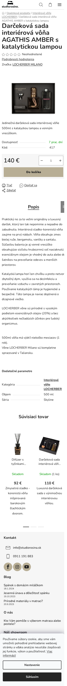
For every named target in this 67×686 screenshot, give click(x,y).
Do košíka (33, 172)
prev (4, 453)
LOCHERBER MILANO (27, 64)
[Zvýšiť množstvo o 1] (60, 160)
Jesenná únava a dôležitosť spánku (27, 593)
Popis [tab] (33, 207)
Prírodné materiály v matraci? (23, 601)
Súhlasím (32, 677)
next (63, 453)
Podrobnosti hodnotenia (18, 59)
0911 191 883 (23, 556)
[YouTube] (26, 567)
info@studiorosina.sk (27, 548)
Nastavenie (32, 665)
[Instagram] (17, 567)
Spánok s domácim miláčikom (23, 585)
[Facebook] (8, 567)
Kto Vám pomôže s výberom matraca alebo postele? (32, 622)
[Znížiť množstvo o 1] (41, 160)
